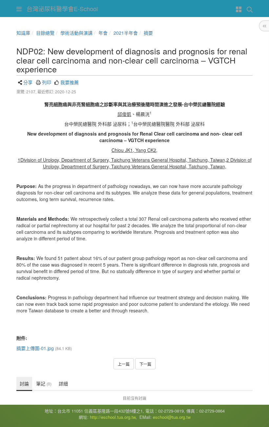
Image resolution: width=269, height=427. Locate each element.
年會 (103, 32)
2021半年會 (126, 32)
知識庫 (23, 32)
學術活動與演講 (76, 32)
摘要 (148, 32)
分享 (27, 82)
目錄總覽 (45, 32)
